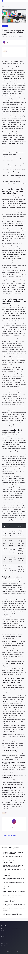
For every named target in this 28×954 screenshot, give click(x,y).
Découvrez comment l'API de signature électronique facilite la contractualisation (12, 913)
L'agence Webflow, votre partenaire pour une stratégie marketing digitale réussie (13, 866)
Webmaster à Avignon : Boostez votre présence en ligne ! (13, 887)
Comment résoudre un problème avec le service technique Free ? (14, 870)
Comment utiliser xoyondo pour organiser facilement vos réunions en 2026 (12, 896)
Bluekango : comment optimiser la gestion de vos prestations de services (13, 852)
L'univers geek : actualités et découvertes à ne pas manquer (13, 883)
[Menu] (25, 1)
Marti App (4, 926)
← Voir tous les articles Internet (9, 835)
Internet (7, 6)
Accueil (3, 6)
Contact (3, 945)
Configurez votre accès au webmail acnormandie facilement (14, 909)
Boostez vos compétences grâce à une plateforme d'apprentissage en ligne (14, 900)
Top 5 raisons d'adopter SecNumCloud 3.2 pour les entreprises (13, 874)
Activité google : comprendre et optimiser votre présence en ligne (13, 879)
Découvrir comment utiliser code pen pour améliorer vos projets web (12, 857)
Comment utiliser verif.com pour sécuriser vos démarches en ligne (13, 861)
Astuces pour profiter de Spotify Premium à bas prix (14, 892)
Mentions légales (4, 943)
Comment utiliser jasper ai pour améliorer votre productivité (14, 905)
